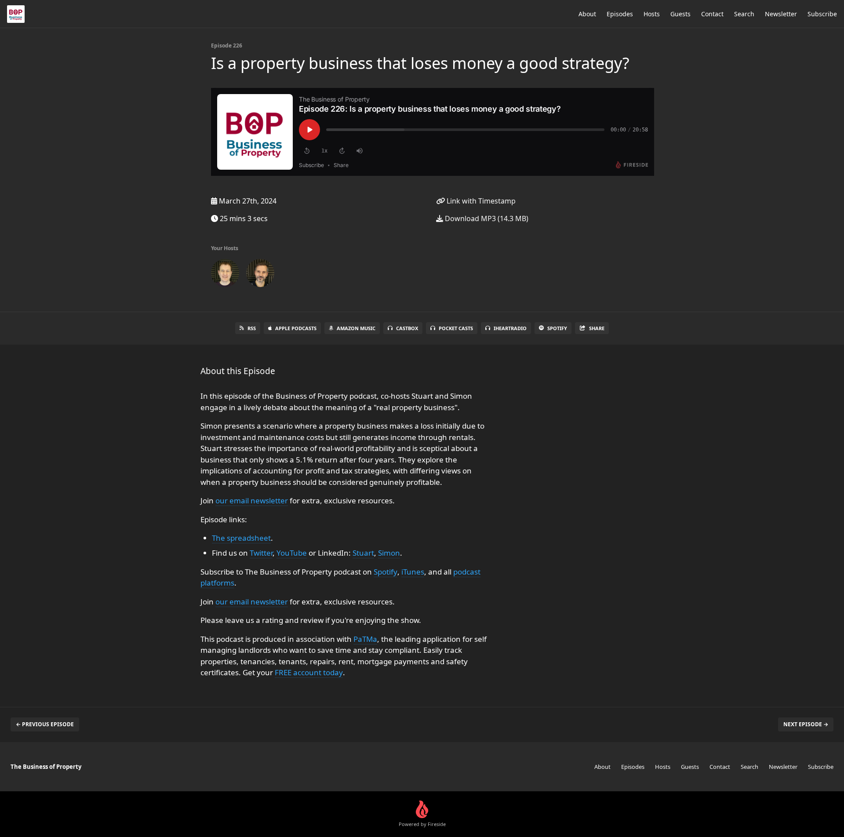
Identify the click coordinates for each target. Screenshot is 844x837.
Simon (389, 553)
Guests (680, 14)
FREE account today (309, 672)
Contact (712, 14)
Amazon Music (356, 328)
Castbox (407, 328)
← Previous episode (45, 724)
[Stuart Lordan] (260, 275)
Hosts (652, 14)
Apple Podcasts (295, 328)
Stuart (363, 553)
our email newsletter (251, 500)
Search (744, 14)
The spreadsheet (241, 538)
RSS (251, 328)
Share (596, 328)
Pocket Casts (456, 328)
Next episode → (805, 724)
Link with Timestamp (480, 201)
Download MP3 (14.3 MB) (485, 218)
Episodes (620, 14)
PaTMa (365, 639)
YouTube (291, 553)
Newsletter (781, 14)
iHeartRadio (510, 328)
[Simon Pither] (225, 275)
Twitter (261, 553)
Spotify (557, 328)
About (587, 14)
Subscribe (822, 14)
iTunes (412, 572)
